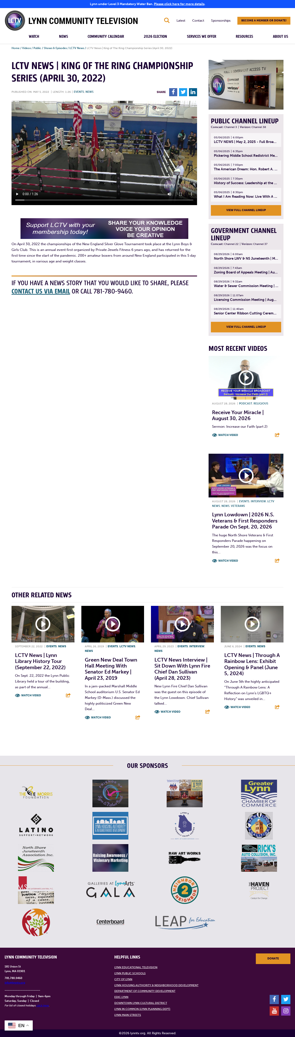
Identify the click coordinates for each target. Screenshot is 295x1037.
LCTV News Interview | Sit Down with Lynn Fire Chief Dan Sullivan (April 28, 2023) (182, 669)
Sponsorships (220, 21)
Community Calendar (106, 36)
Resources (244, 36)
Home (16, 48)
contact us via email (41, 291)
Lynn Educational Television (135, 967)
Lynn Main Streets (127, 1015)
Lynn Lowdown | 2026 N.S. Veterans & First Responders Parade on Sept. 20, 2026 (244, 520)
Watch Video (228, 435)
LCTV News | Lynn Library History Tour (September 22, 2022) (40, 661)
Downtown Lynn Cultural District (140, 1003)
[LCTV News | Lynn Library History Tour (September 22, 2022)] (43, 624)
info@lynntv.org (15, 982)
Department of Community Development (144, 991)
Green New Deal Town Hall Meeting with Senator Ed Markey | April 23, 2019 (111, 669)
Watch (34, 36)
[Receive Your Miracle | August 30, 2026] (246, 378)
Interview (258, 501)
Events (79, 91)
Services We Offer (201, 36)
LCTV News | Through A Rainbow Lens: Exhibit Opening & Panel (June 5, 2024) (252, 664)
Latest (181, 21)
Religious (261, 403)
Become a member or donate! (263, 20)
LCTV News (76, 48)
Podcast (245, 403)
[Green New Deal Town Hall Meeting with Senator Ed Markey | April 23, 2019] (112, 624)
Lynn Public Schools (130, 973)
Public (37, 48)
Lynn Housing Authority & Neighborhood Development (156, 985)
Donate (273, 958)
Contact (198, 21)
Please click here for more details (179, 4)
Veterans (238, 506)
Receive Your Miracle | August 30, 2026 (238, 415)
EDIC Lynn (121, 997)
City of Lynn (123, 979)
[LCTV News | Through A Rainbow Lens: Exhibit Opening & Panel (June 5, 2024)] (252, 624)
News (63, 36)
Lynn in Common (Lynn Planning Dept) (142, 1009)
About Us (280, 36)
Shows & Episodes (55, 48)
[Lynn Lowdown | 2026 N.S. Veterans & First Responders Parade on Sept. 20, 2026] (246, 475)
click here (42, 1005)
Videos (26, 48)
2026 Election (155, 36)
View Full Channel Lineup (246, 210)
